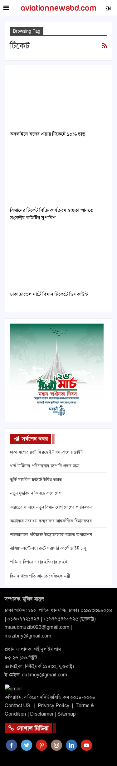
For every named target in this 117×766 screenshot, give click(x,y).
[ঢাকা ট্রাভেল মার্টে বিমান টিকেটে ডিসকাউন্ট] (58, 258)
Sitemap (66, 714)
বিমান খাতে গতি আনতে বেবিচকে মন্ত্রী (40, 576)
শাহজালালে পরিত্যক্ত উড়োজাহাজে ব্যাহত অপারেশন (51, 534)
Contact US (17, 705)
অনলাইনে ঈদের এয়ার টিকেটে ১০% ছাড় (47, 134)
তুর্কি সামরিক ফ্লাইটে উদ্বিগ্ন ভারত (36, 479)
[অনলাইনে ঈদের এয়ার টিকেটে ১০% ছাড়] (58, 98)
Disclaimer (42, 714)
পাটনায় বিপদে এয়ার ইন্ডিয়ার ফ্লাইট (38, 562)
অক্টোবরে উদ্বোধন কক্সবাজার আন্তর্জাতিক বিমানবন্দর (51, 521)
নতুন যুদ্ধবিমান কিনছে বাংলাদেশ (35, 493)
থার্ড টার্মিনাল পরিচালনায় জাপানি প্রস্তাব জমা (44, 466)
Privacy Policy (53, 705)
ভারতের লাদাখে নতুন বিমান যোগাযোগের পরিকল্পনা (51, 507)
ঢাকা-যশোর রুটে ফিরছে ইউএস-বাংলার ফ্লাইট (46, 452)
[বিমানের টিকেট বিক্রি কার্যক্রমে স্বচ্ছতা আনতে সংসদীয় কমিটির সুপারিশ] (58, 175)
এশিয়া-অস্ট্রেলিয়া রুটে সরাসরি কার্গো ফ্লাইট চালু (48, 548)
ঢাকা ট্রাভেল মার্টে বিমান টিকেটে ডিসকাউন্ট (49, 294)
